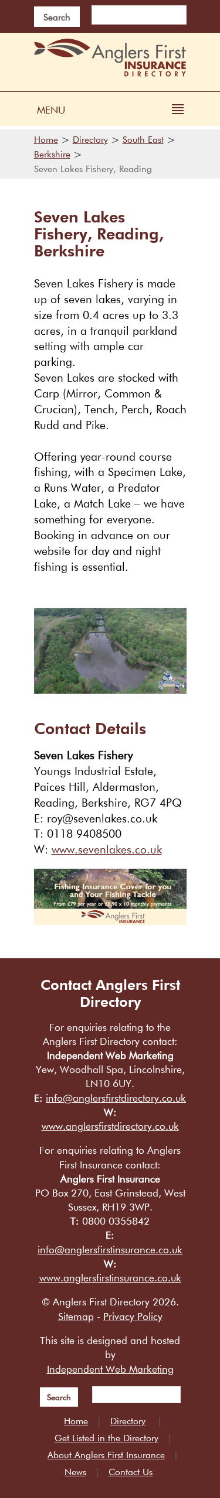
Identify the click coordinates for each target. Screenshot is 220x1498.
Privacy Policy (133, 1316)
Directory (90, 139)
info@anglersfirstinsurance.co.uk (110, 1249)
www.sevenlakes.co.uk (107, 849)
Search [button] (56, 17)
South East (143, 139)
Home (46, 139)
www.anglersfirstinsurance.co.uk (110, 1277)
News (75, 1472)
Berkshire (52, 154)
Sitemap (76, 1316)
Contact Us (131, 1472)
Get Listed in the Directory (106, 1438)
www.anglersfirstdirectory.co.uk (110, 1126)
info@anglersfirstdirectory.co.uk (116, 1098)
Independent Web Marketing (110, 1369)
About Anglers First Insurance (106, 1455)
